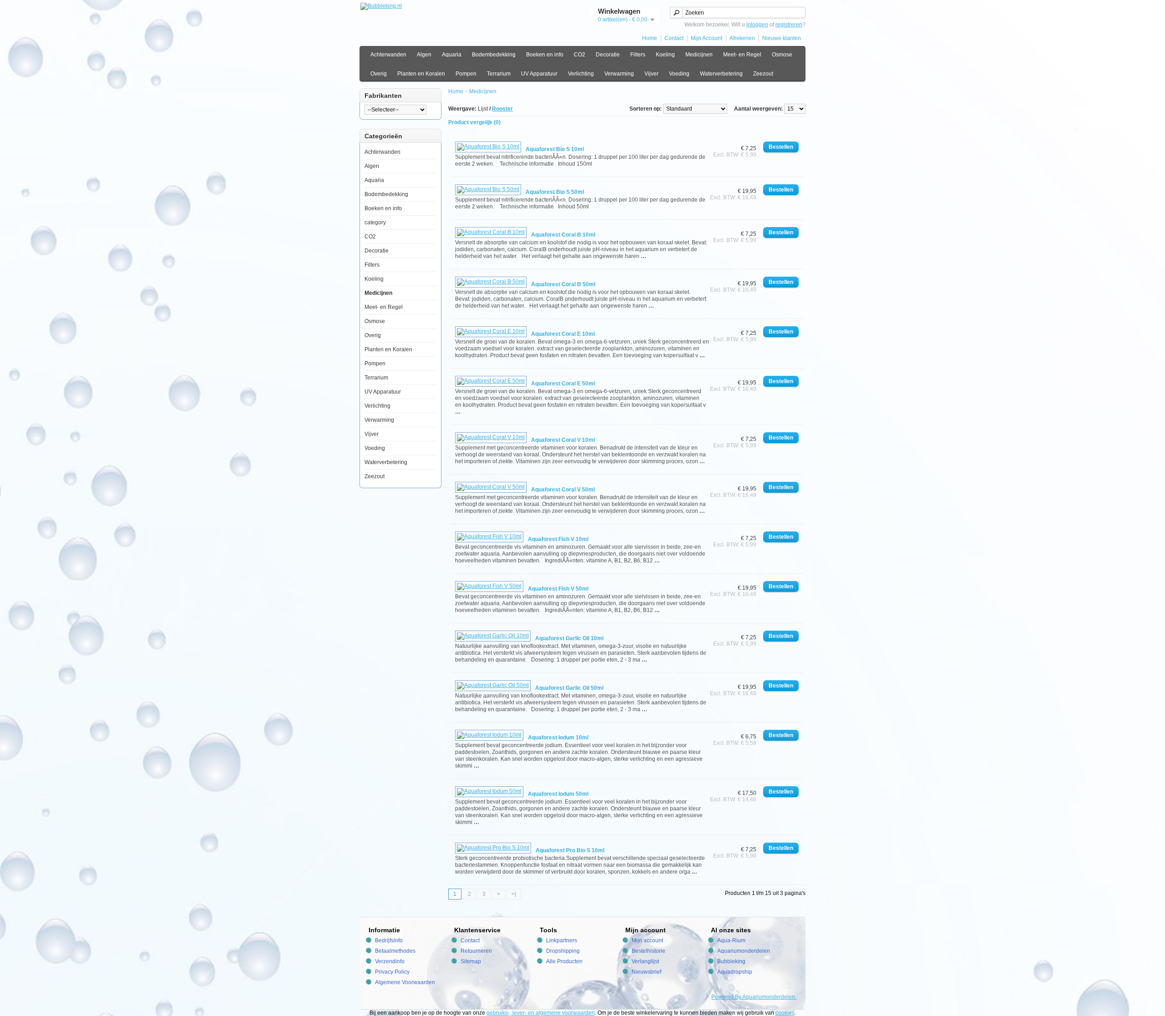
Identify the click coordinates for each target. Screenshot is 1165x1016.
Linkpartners (561, 940)
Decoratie (608, 54)
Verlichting (581, 74)
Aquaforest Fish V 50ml (558, 589)
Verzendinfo (390, 961)
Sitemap (471, 961)
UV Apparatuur (539, 74)
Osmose (782, 54)
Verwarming (619, 74)
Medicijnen (699, 54)
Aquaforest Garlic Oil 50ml (569, 688)
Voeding (679, 74)
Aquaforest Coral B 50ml (563, 284)
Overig (378, 74)
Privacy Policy (392, 972)
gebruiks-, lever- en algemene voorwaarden (540, 1013)
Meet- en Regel (742, 54)
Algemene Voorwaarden (405, 982)
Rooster (502, 109)
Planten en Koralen (421, 74)
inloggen (757, 24)
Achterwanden (388, 54)
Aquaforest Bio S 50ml (555, 192)
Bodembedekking (494, 54)
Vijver (651, 74)
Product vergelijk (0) (474, 122)
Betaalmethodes (395, 951)
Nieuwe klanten (781, 38)
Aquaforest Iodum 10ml (558, 737)
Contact (674, 38)
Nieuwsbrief (646, 972)
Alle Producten (564, 961)
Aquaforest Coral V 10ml (563, 440)
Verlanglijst (645, 961)
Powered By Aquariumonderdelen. (753, 997)
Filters (637, 54)
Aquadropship (734, 972)
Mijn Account (706, 38)
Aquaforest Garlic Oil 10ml (569, 638)
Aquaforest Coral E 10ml (563, 334)
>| (514, 894)
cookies (785, 1013)
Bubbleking (731, 961)
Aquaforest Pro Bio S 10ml (570, 850)
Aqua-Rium (731, 940)
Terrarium (499, 74)
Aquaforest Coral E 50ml (563, 383)
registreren (788, 24)
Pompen (466, 74)
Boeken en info (544, 54)
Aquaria (451, 54)
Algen (424, 54)
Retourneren (476, 951)
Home (649, 38)
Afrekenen (742, 38)
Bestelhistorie (648, 951)
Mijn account (647, 940)
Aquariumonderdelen (743, 951)
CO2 (579, 54)
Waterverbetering (721, 74)
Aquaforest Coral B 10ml (563, 235)
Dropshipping (563, 951)
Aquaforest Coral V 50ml (563, 489)
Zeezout (763, 74)
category (375, 222)
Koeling (665, 54)
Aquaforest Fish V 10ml (558, 539)
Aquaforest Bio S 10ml (555, 149)
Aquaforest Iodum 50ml (558, 794)
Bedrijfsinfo (389, 940)
